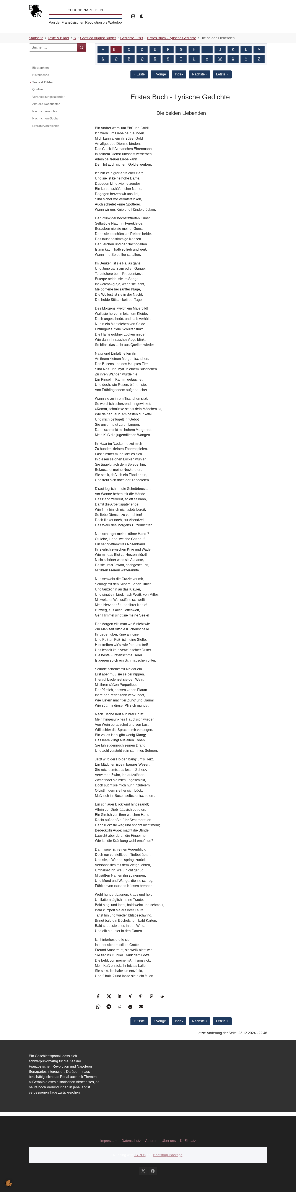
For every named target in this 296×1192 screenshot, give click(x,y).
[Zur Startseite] (35, 12)
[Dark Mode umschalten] (142, 16)
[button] (98, 996)
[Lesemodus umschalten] (133, 16)
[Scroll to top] (286, 1182)
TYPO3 (140, 1155)
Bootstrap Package (167, 1155)
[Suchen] (81, 47)
